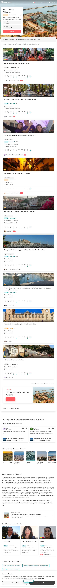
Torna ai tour (29, 581)
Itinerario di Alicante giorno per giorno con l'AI (26, 514)
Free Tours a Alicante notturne (10, 570)
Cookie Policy (40, 578)
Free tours (5, 408)
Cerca (12, 31)
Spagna (11, 408)
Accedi (46, 2)
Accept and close (42, 583)
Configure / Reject (14, 583)
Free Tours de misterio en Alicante (11, 565)
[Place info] (20, 15)
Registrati (53, 2)
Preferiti (41, 2)
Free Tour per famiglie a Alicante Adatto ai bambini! (36, 565)
